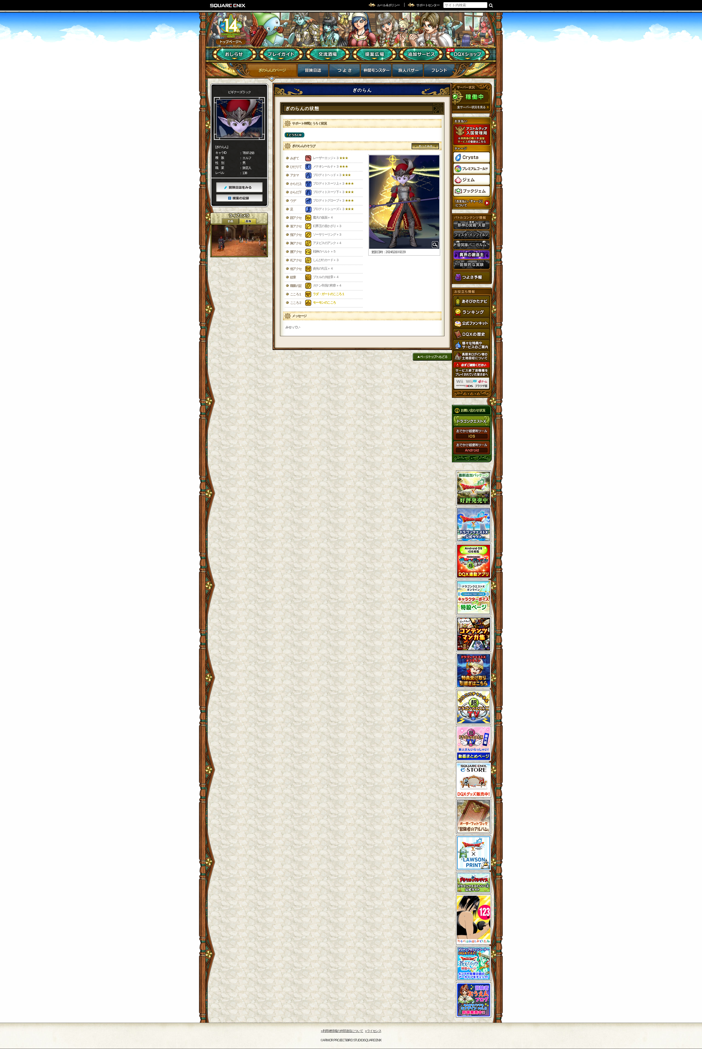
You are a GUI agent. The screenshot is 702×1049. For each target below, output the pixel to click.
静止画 (247, 221)
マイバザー (407, 72)
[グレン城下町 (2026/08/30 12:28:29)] (239, 240)
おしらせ (234, 54)
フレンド (439, 72)
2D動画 (230, 221)
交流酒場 (328, 54)
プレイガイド (281, 54)
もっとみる (425, 146)
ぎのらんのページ (272, 70)
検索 (491, 5)
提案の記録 (239, 198)
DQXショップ (468, 54)
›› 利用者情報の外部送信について (342, 1031)
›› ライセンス (373, 1031)
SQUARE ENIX (228, 5)
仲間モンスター (376, 72)
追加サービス (421, 54)
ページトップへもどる (432, 357)
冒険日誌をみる (239, 187)
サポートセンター (427, 5)
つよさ (344, 72)
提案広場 (374, 54)
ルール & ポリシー (388, 5)
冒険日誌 (313, 72)
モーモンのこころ (324, 302)
